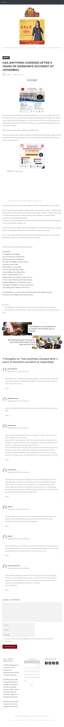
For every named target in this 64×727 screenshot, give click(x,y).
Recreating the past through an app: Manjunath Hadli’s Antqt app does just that (21, 342)
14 (34, 671)
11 (27, 671)
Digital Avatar (45, 716)
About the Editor (20, 720)
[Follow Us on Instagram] (53, 663)
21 (34, 674)
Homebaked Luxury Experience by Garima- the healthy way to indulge (30, 307)
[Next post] (60, 342)
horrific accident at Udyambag (26, 118)
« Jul (31, 685)
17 (25, 674)
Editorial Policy (44, 720)
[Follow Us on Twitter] (49, 663)
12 (29, 671)
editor (9, 74)
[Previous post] (3, 328)
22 (36, 674)
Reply (7, 388)
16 (38, 671)
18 (27, 674)
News (6, 58)
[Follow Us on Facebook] (46, 663)
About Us (10, 720)
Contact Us (53, 720)
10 (25, 671)
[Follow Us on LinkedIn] (57, 663)
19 (29, 674)
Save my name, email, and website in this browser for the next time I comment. (29, 640)
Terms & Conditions (32, 720)
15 (36, 671)
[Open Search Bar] (61, 2)
